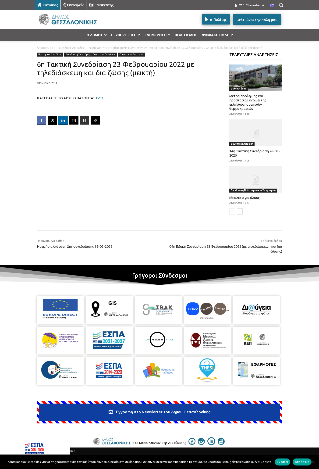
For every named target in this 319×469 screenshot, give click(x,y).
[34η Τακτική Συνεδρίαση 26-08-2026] (255, 132)
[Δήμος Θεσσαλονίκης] (72, 19)
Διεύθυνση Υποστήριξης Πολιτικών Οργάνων (117, 47)
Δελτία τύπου (238, 88)
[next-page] (240, 211)
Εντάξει (282, 461)
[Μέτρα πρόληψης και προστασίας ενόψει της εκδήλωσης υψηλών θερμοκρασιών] (255, 77)
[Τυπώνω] (84, 120)
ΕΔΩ (99, 98)
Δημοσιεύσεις (46, 47)
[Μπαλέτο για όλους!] (255, 179)
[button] (281, 5)
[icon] (192, 443)
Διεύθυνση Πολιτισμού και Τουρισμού (253, 190)
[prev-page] (232, 211)
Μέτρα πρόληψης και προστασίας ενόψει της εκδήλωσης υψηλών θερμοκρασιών (247, 102)
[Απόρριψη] (313, 462)
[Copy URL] (95, 120)
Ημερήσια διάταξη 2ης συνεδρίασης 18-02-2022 (74, 246)
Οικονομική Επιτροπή (131, 54)
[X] (52, 120)
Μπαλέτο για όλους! (244, 198)
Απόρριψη (302, 461)
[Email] (73, 120)
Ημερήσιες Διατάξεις (71, 47)
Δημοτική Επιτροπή (242, 144)
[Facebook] (41, 120)
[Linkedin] (63, 120)
